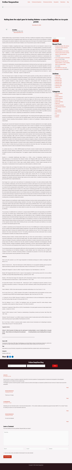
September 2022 (58, 85)
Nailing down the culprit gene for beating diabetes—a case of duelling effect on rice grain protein (62, 62)
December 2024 (58, 78)
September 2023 (58, 82)
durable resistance (58, 98)
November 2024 (58, 80)
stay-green (57, 115)
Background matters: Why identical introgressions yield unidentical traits (62, 47)
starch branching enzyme (45, 348)
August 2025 (57, 77)
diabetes (4, 353)
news (56, 108)
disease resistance (59, 96)
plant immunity (58, 111)
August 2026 (57, 75)
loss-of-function (12, 348)
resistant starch (36, 348)
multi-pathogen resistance (60, 106)
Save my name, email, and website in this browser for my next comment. (19, 452)
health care (8, 353)
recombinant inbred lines (28, 348)
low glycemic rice (19, 348)
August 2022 (57, 87)
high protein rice (5, 348)
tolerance (57, 116)
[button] (8, 357)
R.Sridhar (14, 30)
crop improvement (58, 93)
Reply (67, 387)
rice (56, 113)
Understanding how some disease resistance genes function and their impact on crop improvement (62, 52)
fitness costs (57, 100)
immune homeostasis (59, 105)
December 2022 (58, 83)
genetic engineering (59, 101)
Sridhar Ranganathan (10, 2)
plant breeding (58, 110)
